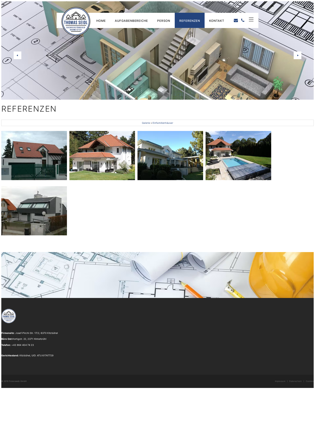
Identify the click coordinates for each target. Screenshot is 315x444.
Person (163, 20)
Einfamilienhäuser (163, 122)
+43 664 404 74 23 (17, 345)
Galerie (146, 122)
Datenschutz (295, 381)
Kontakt (216, 20)
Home (101, 20)
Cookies (310, 381)
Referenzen (189, 20)
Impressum (280, 381)
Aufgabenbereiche (131, 20)
